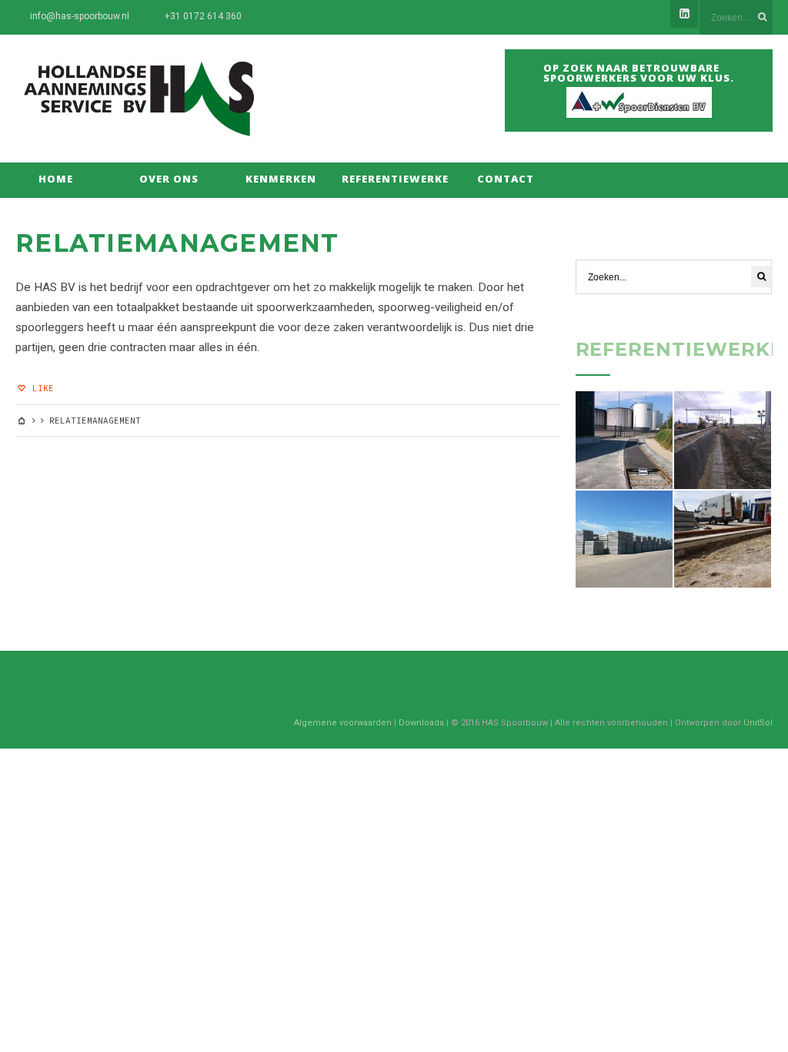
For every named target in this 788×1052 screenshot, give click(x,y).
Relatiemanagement (177, 243)
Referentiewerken (394, 179)
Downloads (421, 723)
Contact (505, 179)
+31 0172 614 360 (203, 16)
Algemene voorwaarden (343, 723)
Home (55, 179)
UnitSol (758, 723)
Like (40, 388)
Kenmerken (280, 179)
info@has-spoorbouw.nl (79, 16)
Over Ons (169, 179)
